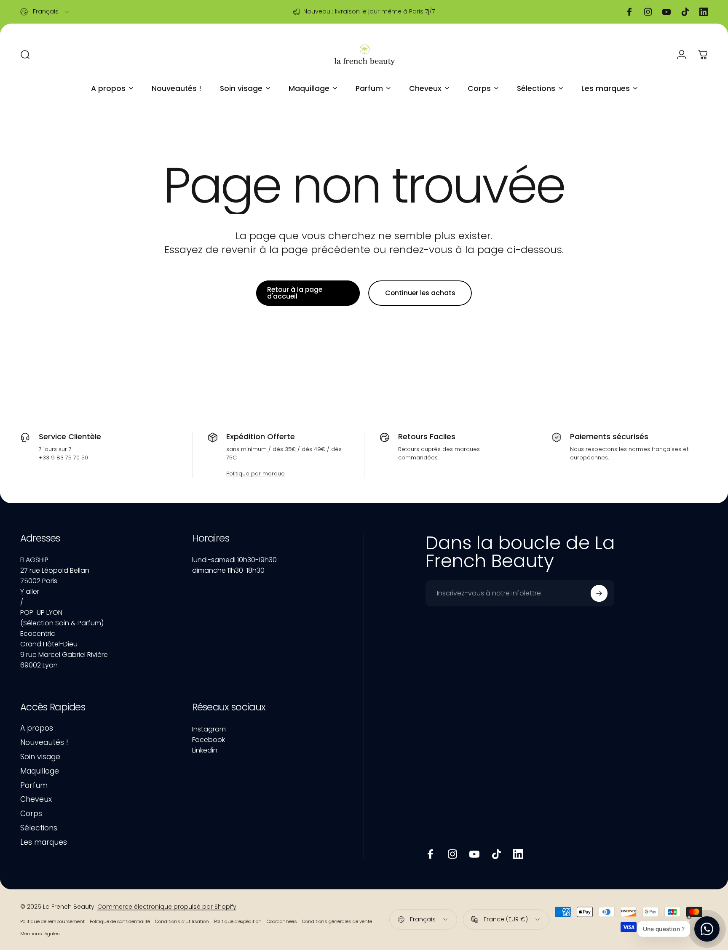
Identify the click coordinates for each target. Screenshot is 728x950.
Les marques (43, 842)
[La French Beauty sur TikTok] (496, 854)
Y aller (29, 591)
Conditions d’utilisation (182, 921)
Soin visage (40, 757)
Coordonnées (282, 921)
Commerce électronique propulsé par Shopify (166, 906)
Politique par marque (255, 474)
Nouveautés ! (44, 742)
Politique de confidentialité (120, 921)
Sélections (38, 828)
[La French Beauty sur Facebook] (431, 854)
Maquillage (39, 771)
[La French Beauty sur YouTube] (474, 854)
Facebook (208, 740)
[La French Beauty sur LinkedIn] (518, 854)
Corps (31, 814)
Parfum (34, 785)
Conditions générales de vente (337, 921)
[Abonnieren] (599, 593)
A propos (36, 728)
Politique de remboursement (52, 921)
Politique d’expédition (238, 921)
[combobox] (45, 12)
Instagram (209, 729)
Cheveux (36, 799)
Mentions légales (40, 933)
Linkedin (204, 750)
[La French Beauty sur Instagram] (452, 854)
